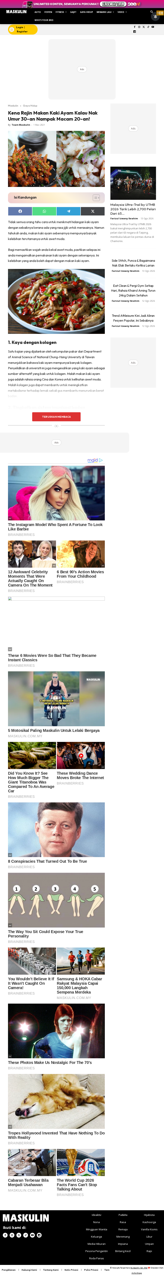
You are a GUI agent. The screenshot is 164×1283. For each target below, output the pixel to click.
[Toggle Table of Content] (94, 197)
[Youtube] (153, 27)
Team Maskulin (21, 124)
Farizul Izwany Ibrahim (124, 218)
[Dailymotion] (134, 32)
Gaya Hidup (30, 105)
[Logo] (16, 11)
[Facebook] (134, 27)
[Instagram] (139, 27)
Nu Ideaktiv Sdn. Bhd (138, 1268)
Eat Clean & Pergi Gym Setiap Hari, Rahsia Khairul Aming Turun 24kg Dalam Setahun (133, 290)
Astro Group (137, 1273)
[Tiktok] (148, 27)
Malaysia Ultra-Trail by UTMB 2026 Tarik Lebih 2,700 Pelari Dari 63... (133, 208)
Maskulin (13, 105)
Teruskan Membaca (56, 416)
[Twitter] (143, 27)
